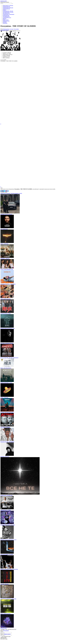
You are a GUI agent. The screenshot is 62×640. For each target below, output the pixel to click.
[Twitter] (4, 191)
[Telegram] (8, 191)
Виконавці (5, 23)
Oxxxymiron (16, 29)
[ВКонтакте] (1, 191)
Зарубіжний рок (6, 16)
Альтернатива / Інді (7, 17)
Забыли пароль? (7, 634)
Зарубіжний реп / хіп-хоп (8, 12)
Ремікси (4, 9)
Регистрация (6, 630)
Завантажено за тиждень (8, 5)
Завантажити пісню (4, 30)
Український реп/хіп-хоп (8, 7)
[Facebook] (3, 191)
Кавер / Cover (5, 19)
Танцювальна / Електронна (8, 14)
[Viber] (6, 191)
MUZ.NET (3, 1)
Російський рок (6, 15)
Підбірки (5, 21)
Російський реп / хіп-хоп (8, 10)
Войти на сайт (3, 637)
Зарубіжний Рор (6, 13)
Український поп (6, 6)
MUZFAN (3, 628)
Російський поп (6, 20)
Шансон (4, 18)
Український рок (6, 8)
